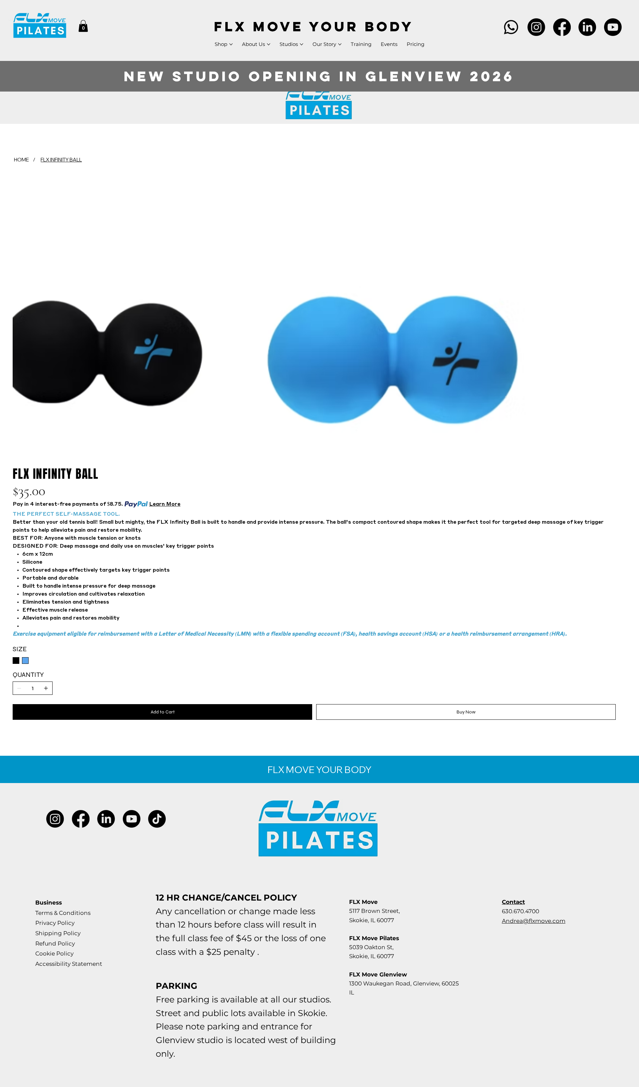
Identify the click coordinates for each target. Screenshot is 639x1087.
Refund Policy (55, 943)
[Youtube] (613, 27)
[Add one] (46, 688)
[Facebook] (562, 27)
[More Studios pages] (301, 44)
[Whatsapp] (511, 27)
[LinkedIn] (587, 27)
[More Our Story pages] (339, 44)
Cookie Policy (54, 953)
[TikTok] (157, 819)
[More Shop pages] (231, 44)
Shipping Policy (58, 933)
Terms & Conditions (63, 913)
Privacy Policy (55, 923)
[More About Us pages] (268, 44)
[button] (83, 26)
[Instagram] (536, 27)
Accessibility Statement (68, 963)
